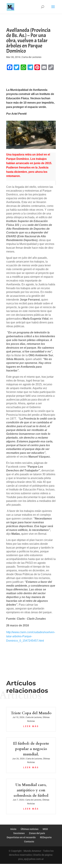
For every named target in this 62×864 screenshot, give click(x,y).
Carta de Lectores (31, 57)
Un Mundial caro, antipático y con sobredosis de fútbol (31, 790)
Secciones (19, 833)
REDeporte (46, 837)
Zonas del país (37, 833)
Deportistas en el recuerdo (21, 837)
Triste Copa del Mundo (31, 713)
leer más (31, 726)
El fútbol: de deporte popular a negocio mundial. (31, 749)
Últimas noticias (29, 829)
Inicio (13, 829)
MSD (45, 829)
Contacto (29, 841)
